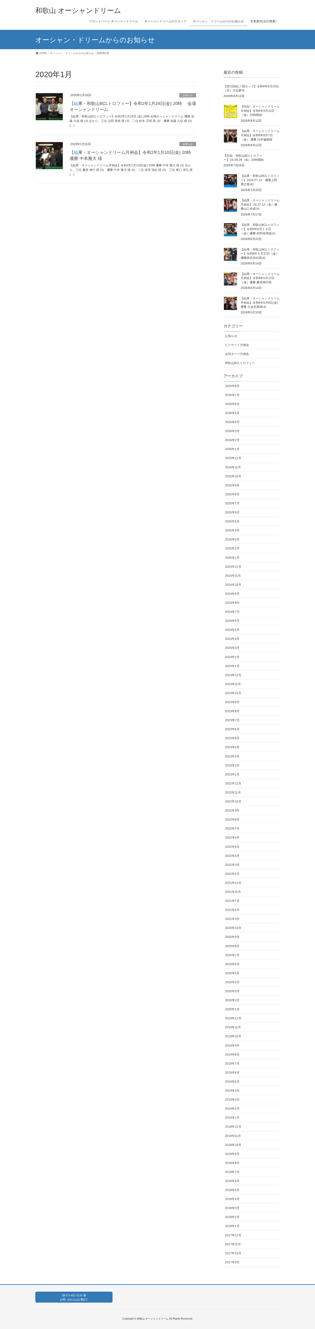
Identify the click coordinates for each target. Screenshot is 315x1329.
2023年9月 (232, 702)
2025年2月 (232, 548)
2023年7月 (232, 720)
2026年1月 (232, 449)
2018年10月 (233, 1145)
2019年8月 (232, 1054)
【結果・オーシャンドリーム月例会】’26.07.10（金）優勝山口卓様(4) (260, 204)
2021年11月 (233, 892)
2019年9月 (232, 1045)
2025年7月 (232, 503)
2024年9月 (232, 593)
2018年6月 (232, 1181)
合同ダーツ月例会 (237, 354)
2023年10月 (233, 693)
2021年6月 (232, 910)
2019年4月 (232, 1090)
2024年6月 (232, 620)
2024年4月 (232, 638)
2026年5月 (232, 413)
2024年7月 (232, 611)
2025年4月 (232, 530)
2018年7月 (232, 1172)
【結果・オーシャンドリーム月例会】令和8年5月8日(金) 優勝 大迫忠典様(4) (260, 302)
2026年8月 (232, 386)
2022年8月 (232, 819)
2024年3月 (232, 647)
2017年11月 (233, 1244)
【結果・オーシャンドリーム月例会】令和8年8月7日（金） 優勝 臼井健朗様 (260, 135)
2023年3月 (232, 756)
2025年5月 (232, 521)
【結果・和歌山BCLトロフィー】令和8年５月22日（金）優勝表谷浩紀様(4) (260, 253)
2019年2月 (232, 1108)
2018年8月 (232, 1163)
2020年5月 (232, 973)
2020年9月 (232, 937)
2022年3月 (232, 864)
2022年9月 (232, 810)
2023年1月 (232, 774)
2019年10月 (233, 1036)
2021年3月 (232, 919)
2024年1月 (232, 666)
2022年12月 (233, 783)
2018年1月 (232, 1226)
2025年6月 (232, 512)
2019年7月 (232, 1063)
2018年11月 (233, 1136)
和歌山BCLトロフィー (240, 363)
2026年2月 (232, 440)
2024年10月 (233, 584)
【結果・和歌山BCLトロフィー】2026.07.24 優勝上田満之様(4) (260, 180)
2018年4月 (232, 1199)
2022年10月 (233, 801)
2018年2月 (232, 1217)
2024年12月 (233, 566)
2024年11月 (233, 575)
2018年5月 (232, 1190)
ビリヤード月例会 (237, 345)
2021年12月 (233, 882)
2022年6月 (232, 837)
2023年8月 (232, 711)
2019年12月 (233, 1018)
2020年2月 (232, 1000)
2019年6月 (232, 1072)
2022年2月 (232, 873)
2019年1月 (232, 1117)
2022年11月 (233, 792)
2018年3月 (232, 1208)
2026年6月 (232, 404)
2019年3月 (232, 1099)
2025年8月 (232, 494)
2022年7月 (232, 828)
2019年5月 (232, 1081)
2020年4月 (232, 982)
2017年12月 (233, 1235)
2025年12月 (233, 458)
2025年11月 (233, 467)
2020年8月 (232, 946)
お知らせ (188, 95)
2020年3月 (232, 991)
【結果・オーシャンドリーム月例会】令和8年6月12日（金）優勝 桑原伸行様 (260, 278)
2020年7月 (232, 955)
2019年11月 (233, 1027)
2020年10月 (233, 928)
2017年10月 (233, 1253)
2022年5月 (232, 846)
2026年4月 (232, 422)
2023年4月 (232, 747)
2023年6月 (232, 729)
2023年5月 (232, 738)
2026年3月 (232, 431)
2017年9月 (232, 1262)
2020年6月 (232, 964)
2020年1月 (232, 1009)
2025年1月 (232, 557)
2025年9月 (232, 485)
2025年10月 (233, 476)
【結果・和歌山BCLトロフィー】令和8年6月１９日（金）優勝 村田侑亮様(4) (260, 229)
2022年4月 (232, 855)
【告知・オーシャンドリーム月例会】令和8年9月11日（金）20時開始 (260, 111)
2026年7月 (232, 395)
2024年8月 (232, 602)
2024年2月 (232, 657)
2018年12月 (233, 1126)
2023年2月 (232, 765)
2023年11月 (233, 684)
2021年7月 (232, 901)
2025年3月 (232, 539)
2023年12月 (233, 675)
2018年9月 (232, 1154)
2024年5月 (232, 629)
